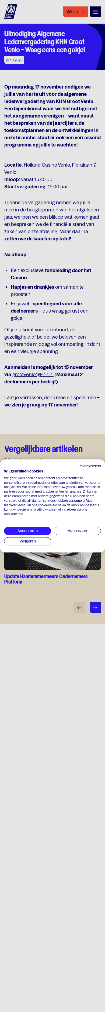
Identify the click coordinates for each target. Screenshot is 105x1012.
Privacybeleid (89, 466)
